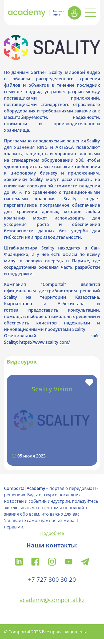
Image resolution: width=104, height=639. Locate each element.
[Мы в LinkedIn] (19, 561)
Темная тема (59, 13)
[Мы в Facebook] (35, 561)
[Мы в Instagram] (52, 561)
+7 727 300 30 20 (52, 579)
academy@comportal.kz (52, 600)
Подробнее (52, 533)
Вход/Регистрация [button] (74, 13)
